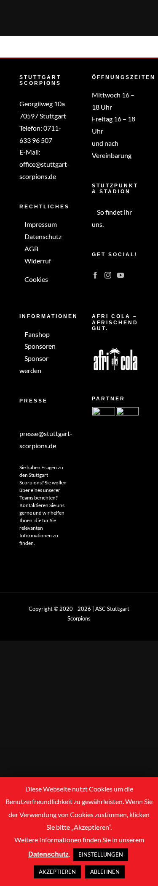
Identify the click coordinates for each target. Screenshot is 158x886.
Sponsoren (39, 346)
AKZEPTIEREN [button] (57, 871)
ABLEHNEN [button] (105, 871)
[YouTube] (120, 275)
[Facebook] (95, 275)
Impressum (40, 224)
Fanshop (36, 334)
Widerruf (37, 261)
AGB (30, 248)
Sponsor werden (33, 364)
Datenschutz (42, 236)
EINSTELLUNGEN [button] (100, 854)
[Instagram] (107, 275)
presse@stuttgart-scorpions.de (45, 439)
